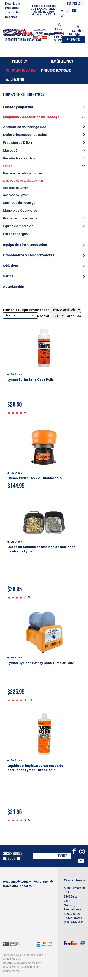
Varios (8, 276)
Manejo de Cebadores (20, 210)
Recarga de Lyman (15, 188)
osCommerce (11, 966)
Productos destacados (56, 70)
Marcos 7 (10, 150)
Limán (7, 166)
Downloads (13, 3)
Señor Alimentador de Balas (25, 135)
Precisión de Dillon (17, 142)
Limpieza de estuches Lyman (23, 180)
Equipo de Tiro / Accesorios (25, 245)
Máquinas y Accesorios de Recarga (31, 117)
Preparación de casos (20, 218)
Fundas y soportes (18, 107)
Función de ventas (23, 70)
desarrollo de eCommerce (19, 962)
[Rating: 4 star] (17, 597)
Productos (19, 61)
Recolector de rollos (19, 158)
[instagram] (68, 11)
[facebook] (62, 11)
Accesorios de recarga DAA (24, 127)
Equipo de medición (18, 226)
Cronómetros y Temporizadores (28, 255)
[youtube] (74, 11)
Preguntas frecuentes (13, 10)
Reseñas (11, 17)
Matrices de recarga (19, 203)
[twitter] (63, 16)
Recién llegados (62, 61)
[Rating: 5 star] (17, 412)
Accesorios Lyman (15, 195)
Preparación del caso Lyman (22, 173)
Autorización (15, 79)
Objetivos (11, 266)
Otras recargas (15, 234)
